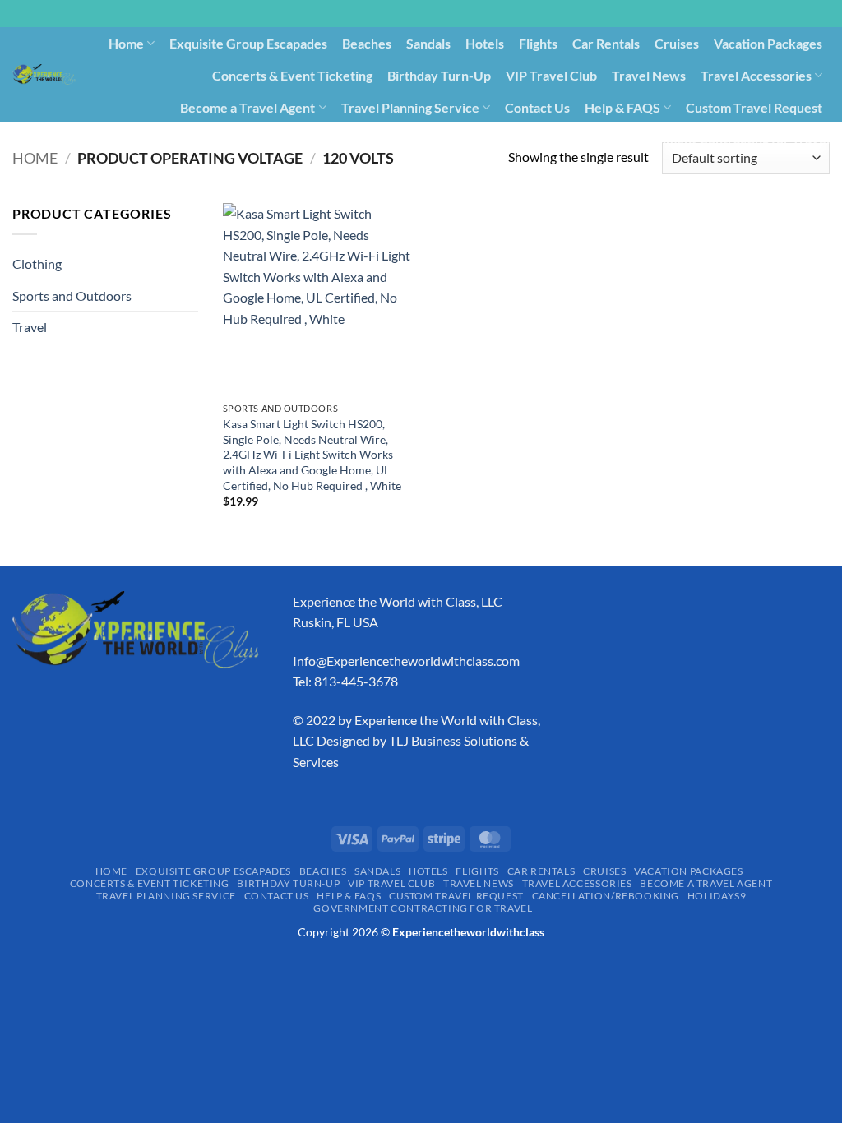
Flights (538, 43)
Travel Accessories (756, 75)
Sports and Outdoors (72, 295)
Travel (29, 327)
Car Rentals (606, 43)
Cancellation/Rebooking (462, 138)
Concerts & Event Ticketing (292, 75)
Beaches (366, 43)
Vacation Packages (768, 43)
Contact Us (537, 107)
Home (126, 43)
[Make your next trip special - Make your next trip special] (44, 74)
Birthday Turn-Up (439, 75)
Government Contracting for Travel (725, 138)
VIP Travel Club (551, 75)
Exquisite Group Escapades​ (248, 43)
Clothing (37, 263)
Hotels (484, 43)
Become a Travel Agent (247, 107)
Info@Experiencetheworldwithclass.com (406, 660)
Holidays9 (577, 138)
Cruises (677, 43)
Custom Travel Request (754, 107)
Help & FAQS (622, 107)
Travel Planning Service (410, 107)
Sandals (428, 43)
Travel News (649, 75)
